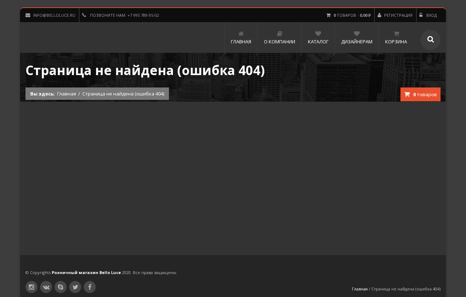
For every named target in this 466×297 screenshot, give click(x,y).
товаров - (352, 15)
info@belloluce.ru (54, 15)
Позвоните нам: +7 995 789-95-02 (124, 15)
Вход (431, 15)
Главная (66, 93)
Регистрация (398, 15)
